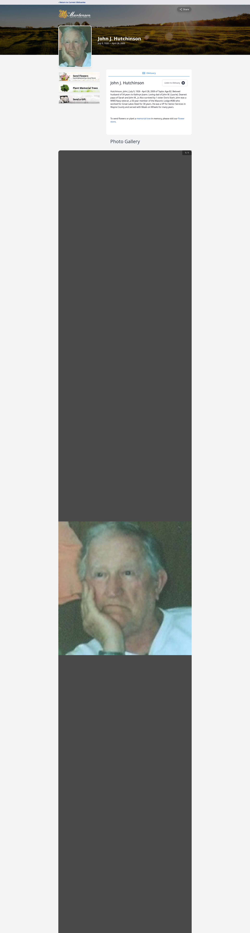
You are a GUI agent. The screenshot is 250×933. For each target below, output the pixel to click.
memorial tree (144, 118)
